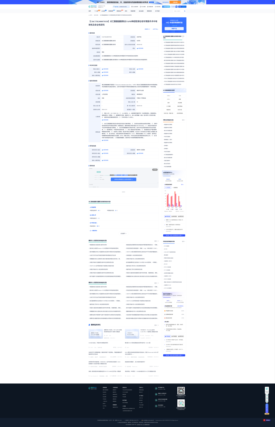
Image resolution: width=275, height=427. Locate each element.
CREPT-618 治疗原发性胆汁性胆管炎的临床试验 (102, 265)
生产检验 (104, 405)
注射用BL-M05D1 (168, 261)
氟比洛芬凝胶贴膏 (168, 130)
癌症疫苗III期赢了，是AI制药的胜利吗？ (135, 361)
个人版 (96, 11)
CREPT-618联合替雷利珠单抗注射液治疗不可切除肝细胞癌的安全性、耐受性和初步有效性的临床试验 (152, 251)
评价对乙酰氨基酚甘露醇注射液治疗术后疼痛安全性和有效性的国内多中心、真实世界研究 (184, 54)
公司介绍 (141, 398)
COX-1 (168, 99)
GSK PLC (129, 376)
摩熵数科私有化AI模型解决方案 (129, 408)
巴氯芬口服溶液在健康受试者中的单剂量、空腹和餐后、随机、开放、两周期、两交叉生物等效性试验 (152, 272)
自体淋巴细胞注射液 (168, 273)
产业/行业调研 (125, 392)
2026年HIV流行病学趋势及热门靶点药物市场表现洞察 (178, 344)
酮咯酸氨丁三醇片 (168, 139)
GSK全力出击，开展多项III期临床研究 (98, 342)
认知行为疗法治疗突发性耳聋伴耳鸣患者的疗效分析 (103, 255)
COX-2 (168, 95)
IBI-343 (165, 264)
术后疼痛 (180, 102)
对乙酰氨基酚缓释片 (168, 154)
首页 (90, 11)
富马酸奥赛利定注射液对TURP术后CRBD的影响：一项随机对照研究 (143, 262)
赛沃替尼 (166, 255)
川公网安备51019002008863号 (148, 420)
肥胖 (107, 376)
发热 (169, 102)
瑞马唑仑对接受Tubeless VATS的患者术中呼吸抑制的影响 (104, 248)
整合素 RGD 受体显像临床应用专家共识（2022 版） (138, 342)
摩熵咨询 (119, 11)
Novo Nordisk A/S (94, 376)
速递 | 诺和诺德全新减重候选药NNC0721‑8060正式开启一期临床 (105, 371)
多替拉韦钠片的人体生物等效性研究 (135, 258)
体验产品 (174, 28)
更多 (155, 241)
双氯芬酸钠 (179, 106)
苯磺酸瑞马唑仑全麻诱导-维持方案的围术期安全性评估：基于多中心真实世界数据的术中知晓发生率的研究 (117, 258)
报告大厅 (141, 392)
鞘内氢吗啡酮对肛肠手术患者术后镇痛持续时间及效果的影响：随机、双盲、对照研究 (148, 318)
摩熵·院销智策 (105, 389)
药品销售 (104, 396)
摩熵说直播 (141, 389)
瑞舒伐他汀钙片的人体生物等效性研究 (136, 265)
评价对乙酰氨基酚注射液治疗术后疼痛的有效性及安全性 (176, 78)
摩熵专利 (114, 392)
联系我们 (141, 400)
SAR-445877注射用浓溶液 (169, 252)
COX (180, 95)
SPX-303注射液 (167, 267)
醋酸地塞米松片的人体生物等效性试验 (136, 311)
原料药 (104, 403)
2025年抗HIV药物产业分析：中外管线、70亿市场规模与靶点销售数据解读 (182, 339)
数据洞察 (133, 11)
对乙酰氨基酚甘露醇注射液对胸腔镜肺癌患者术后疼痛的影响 (177, 72)
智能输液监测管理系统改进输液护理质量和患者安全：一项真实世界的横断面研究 (147, 244)
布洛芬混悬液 (167, 136)
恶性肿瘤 (129, 366)
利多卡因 (180, 109)
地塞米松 (169, 109)
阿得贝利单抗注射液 (168, 258)
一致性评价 (105, 401)
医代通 (116, 6)
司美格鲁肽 (101, 376)
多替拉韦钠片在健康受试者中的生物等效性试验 (102, 262)
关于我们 (157, 11)
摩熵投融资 (115, 396)
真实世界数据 (125, 402)
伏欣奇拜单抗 (180, 113)
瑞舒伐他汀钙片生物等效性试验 (134, 269)
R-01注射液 (166, 246)
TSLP (133, 376)
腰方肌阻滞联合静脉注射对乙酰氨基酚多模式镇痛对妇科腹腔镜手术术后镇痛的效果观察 (183, 60)
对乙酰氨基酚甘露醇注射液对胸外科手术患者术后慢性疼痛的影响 (178, 69)
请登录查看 (140, 48)
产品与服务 (141, 404)
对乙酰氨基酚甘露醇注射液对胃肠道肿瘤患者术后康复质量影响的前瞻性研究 (181, 63)
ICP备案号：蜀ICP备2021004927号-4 (132, 420)
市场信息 (104, 399)
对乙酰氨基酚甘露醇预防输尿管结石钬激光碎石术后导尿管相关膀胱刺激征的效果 (182, 45)
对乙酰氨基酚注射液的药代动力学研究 (172, 84)
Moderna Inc (134, 366)
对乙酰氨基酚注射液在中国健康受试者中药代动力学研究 (176, 75)
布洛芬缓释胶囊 (167, 166)
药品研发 (104, 392)
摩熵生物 (114, 399)
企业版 (103, 11)
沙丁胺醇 (169, 106)
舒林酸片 (166, 145)
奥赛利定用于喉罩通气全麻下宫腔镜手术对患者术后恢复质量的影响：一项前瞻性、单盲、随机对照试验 (116, 314)
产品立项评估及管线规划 (127, 389)
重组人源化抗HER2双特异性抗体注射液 (173, 282)
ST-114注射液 (167, 270)
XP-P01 (165, 249)
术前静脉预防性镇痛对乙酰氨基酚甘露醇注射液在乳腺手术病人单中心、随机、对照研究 (183, 66)
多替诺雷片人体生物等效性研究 (134, 255)
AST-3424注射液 (167, 288)
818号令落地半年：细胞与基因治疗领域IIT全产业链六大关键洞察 (180, 229)
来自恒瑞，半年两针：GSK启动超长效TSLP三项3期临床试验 (140, 371)
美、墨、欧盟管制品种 (145, 424)
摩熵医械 (114, 401)
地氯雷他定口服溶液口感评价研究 (98, 244)
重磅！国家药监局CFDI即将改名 (173, 224)
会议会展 (141, 11)
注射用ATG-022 (167, 285)
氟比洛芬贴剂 (167, 163)
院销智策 (110, 11)
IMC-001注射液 (167, 279)
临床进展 (96, 15)
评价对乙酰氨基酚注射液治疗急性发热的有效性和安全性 (176, 81)
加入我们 (141, 402)
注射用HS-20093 (167, 276)
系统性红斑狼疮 (93, 366)
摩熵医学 (114, 389)
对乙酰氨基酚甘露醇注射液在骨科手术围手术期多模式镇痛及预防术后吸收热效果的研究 (183, 42)
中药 (103, 408)
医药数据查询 (266, 408)
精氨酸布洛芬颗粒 (168, 124)
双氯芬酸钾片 (167, 160)
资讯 (126, 11)
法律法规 (138, 424)
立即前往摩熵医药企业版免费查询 (122, 179)
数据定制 (124, 394)
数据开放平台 (166, 7)
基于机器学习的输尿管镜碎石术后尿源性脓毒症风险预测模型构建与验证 (108, 276)
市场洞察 (124, 396)
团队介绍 (141, 407)
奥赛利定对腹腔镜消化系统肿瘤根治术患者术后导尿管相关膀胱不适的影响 (108, 318)
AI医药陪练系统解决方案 (127, 410)
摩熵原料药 (115, 394)
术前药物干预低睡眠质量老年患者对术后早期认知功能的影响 (141, 314)
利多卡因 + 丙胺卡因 (168, 113)
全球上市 (104, 394)
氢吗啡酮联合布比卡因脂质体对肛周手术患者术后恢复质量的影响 (106, 251)
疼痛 (180, 99)
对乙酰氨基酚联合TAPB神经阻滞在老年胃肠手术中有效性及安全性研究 (180, 57)
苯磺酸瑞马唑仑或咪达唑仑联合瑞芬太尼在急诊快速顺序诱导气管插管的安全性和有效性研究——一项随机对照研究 (155, 276)
